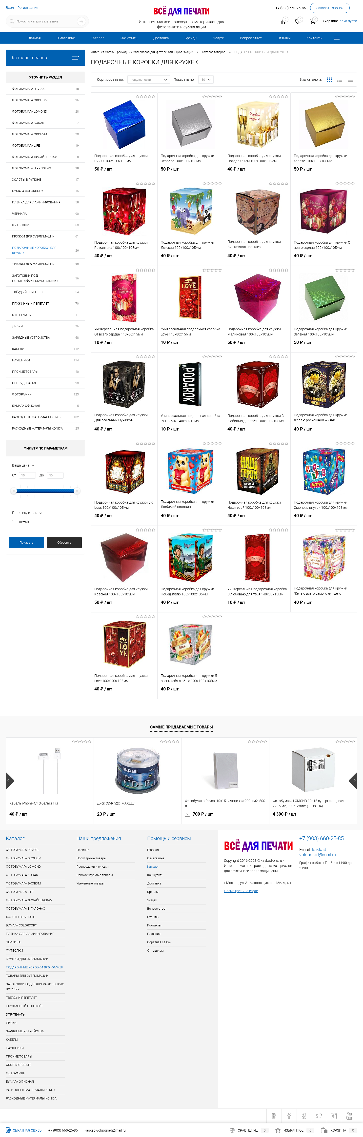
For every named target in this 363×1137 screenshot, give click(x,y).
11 (77, 315)
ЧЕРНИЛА (19, 214)
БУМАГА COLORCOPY (27, 191)
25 (77, 428)
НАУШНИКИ (21, 360)
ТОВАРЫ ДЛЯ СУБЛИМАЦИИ (33, 264)
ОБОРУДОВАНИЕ (24, 383)
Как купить (129, 38)
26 (77, 250)
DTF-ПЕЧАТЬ (21, 315)
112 (76, 349)
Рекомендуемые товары (95, 875)
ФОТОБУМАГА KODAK (28, 123)
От (14, 475)
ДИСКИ (17, 326)
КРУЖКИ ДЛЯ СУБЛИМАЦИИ (33, 236)
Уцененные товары (90, 883)
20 (77, 134)
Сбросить (64, 542)
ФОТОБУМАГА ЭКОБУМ (29, 134)
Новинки (83, 850)
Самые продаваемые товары (181, 727)
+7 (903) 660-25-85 (63, 1130)
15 (77, 191)
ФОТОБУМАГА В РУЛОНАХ (31, 168)
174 (76, 360)
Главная (34, 38)
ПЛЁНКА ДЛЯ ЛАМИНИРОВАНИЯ (36, 202)
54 (77, 292)
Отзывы (284, 38)
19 (77, 145)
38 (77, 168)
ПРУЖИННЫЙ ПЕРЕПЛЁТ (30, 303)
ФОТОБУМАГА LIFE (26, 145)
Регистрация (28, 8)
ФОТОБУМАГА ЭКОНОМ (29, 100)
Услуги (218, 38)
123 (76, 394)
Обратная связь (159, 942)
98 (77, 383)
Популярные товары (91, 858)
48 (77, 89)
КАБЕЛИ (18, 349)
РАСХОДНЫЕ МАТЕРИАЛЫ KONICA (37, 428)
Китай (24, 522)
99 (77, 264)
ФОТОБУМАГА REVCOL (28, 89)
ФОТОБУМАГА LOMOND (29, 111)
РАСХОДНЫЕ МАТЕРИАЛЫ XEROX (36, 417)
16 (77, 278)
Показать (27, 542)
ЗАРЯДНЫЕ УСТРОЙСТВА (31, 337)
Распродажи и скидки (92, 866)
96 (77, 100)
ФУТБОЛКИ (20, 225)
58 (77, 202)
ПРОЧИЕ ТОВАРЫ (25, 371)
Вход (10, 8)
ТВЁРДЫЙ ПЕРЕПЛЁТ (27, 292)
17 (77, 179)
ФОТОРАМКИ (22, 394)
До (42, 475)
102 (76, 417)
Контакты (314, 38)
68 (77, 225)
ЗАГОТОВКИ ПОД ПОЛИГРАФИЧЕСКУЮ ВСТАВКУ (35, 278)
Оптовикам (155, 950)
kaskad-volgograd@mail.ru (317, 852)
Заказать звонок (329, 8)
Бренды (191, 38)
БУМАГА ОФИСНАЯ (26, 406)
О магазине (66, 38)
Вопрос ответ (251, 38)
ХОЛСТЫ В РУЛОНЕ (26, 179)
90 (77, 214)
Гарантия (154, 934)
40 (77, 371)
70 (77, 303)
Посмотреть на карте (241, 891)
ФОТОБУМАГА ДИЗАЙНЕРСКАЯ (35, 157)
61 (77, 236)
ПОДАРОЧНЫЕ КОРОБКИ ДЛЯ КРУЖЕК (34, 250)
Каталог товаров (29, 57)
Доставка (161, 38)
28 (77, 111)
